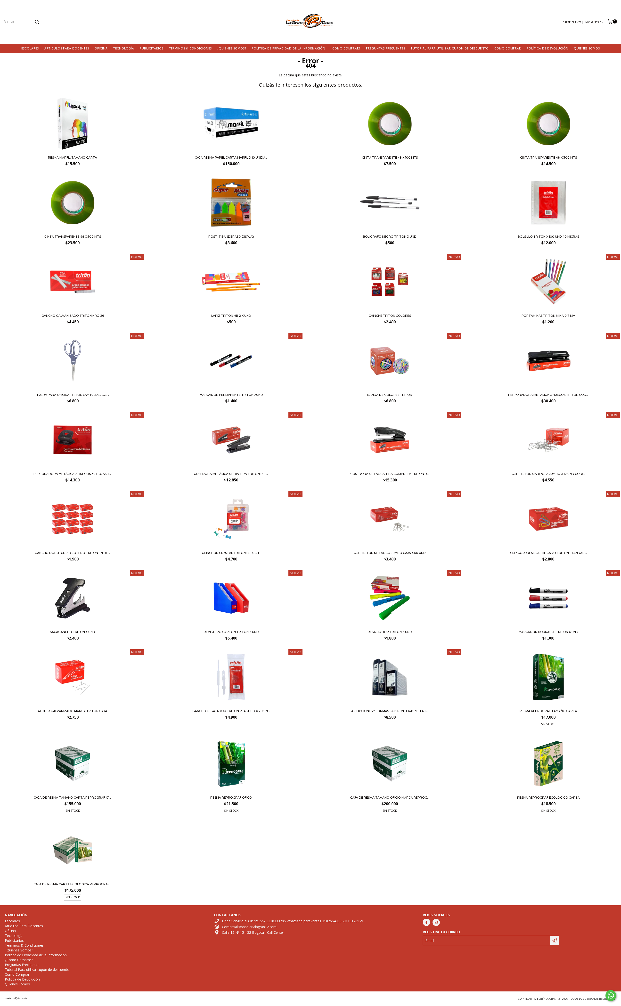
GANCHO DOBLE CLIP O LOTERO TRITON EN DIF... (73, 553)
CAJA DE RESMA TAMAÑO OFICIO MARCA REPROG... (389, 797)
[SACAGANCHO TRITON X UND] (72, 598)
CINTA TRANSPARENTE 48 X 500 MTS (72, 236)
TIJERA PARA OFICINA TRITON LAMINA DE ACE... (72, 395)
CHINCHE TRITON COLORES (390, 315)
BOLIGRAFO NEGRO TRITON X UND (390, 236)
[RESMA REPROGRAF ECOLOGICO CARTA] (548, 764)
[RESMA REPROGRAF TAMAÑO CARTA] (548, 677)
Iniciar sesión (594, 22)
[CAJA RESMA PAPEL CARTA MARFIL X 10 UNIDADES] (231, 151)
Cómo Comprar (507, 48)
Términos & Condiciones (190, 48)
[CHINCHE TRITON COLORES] (390, 282)
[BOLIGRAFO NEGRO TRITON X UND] (390, 230)
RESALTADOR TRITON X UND (390, 632)
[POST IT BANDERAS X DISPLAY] (231, 230)
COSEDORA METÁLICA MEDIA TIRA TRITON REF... (231, 474)
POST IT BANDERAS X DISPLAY (231, 236)
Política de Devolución (547, 48)
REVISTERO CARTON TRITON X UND (231, 632)
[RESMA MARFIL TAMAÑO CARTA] (72, 151)
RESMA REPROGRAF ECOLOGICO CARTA (548, 797)
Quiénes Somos (587, 48)
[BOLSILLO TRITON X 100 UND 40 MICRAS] (548, 230)
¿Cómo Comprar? (345, 48)
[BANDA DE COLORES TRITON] (390, 361)
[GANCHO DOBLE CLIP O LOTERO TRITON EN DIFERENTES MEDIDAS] (72, 519)
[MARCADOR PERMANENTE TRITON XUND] (231, 361)
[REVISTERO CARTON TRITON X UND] (231, 598)
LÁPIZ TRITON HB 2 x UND (231, 315)
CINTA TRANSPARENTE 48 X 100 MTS (390, 157)
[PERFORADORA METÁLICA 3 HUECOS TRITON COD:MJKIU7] (548, 361)
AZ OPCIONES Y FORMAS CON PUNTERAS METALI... (389, 711)
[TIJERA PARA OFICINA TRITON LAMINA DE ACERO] (72, 361)
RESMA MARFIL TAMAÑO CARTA (72, 157)
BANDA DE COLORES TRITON (389, 395)
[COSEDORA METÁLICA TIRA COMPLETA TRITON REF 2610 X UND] (390, 440)
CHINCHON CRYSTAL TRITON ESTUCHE (231, 553)
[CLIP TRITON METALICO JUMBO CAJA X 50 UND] (390, 519)
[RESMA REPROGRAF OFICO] (231, 764)
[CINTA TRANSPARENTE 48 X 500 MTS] (72, 230)
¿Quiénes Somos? (231, 48)
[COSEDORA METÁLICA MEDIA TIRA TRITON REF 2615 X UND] (231, 440)
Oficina (101, 48)
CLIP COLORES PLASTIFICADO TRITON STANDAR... (548, 553)
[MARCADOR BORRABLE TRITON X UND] (548, 598)
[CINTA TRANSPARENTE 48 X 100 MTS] (390, 151)
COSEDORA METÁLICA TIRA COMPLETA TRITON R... (389, 474)
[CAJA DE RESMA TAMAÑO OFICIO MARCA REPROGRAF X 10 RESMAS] (390, 764)
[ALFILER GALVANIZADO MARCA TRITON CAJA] (72, 677)
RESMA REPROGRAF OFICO (231, 797)
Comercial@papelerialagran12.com (249, 927)
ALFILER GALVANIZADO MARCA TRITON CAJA (72, 711)
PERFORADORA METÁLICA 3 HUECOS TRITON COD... (548, 395)
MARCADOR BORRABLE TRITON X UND (548, 632)
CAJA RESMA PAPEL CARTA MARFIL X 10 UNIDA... (231, 157)
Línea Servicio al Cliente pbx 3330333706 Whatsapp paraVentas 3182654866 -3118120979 (292, 921)
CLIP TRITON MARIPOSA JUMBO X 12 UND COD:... (548, 474)
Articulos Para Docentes (66, 48)
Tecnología (123, 48)
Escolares (30, 48)
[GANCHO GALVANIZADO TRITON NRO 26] (72, 309)
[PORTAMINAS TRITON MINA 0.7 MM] (548, 282)
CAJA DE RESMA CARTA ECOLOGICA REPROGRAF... (72, 884)
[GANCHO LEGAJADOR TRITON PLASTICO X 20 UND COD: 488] (231, 677)
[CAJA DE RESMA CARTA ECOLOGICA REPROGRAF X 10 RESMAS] (72, 851)
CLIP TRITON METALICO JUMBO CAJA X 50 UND (390, 553)
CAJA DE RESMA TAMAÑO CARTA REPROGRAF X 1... (73, 797)
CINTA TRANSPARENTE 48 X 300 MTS (548, 157)
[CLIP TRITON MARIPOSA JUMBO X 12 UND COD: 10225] (548, 440)
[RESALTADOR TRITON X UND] (390, 598)
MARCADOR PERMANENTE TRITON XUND (231, 395)
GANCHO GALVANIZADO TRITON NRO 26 (72, 315)
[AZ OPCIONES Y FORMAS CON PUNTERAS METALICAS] (390, 677)
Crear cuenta (572, 22)
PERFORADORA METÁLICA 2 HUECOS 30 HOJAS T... (72, 474)
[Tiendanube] (16, 998)
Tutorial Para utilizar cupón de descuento (450, 48)
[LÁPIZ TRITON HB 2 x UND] (231, 309)
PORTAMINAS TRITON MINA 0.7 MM (548, 315)
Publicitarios (151, 48)
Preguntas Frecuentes (385, 48)
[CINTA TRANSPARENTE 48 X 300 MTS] (548, 151)
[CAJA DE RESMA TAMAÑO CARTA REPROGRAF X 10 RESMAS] (72, 764)
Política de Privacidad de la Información (288, 48)
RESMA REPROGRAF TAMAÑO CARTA (548, 711)
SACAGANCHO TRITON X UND (72, 632)
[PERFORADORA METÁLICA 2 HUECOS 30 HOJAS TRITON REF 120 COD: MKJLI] (72, 440)
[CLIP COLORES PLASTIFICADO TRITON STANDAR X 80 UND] (548, 519)
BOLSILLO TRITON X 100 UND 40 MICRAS (548, 236)
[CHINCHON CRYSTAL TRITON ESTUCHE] (231, 519)
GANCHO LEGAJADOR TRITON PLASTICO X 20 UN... (231, 711)
